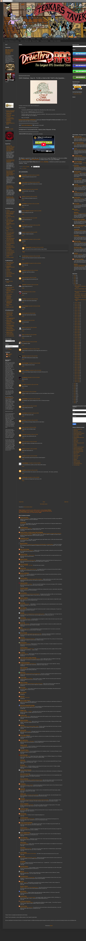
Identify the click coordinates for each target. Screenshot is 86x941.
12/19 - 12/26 (77, 302)
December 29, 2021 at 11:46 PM (34, 239)
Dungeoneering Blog (23, 814)
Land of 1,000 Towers (10, 232)
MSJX (21, 627)
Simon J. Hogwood (25, 210)
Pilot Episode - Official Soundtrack (10, 116)
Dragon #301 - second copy (25, 697)
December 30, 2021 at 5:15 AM (34, 306)
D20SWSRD (8, 264)
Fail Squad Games (23, 827)
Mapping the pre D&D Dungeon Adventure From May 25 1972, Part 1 (31, 683)
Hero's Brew (76, 441)
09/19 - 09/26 (77, 323)
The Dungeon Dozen (24, 876)
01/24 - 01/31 (77, 377)
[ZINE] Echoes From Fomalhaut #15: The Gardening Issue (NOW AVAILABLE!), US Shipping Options (36, 544)
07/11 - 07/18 (77, 339)
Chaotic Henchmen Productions (26, 822)
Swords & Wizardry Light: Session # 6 (26, 907)
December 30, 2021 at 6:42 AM (30, 327)
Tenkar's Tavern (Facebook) (10, 38)
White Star (33, 38)
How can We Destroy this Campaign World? (27, 877)
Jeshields (24, 470)
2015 (75, 391)
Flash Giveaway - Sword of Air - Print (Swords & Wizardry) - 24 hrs (10, 187)
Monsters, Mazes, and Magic (79, 219)
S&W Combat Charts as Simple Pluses (10, 263)
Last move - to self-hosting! (24, 751)
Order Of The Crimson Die (25, 774)
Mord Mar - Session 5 (23, 882)
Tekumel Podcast (77, 460)
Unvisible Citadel (23, 896)
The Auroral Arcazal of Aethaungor (10, 244)
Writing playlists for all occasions (25, 731)
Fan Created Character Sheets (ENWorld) (10, 319)
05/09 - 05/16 (77, 353)
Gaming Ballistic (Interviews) (79, 437)
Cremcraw (24, 434)
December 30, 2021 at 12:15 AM (30, 277)
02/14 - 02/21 (77, 372)
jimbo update (22, 693)
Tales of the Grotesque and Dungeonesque (10, 239)
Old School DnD (23, 813)
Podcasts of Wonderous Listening (11, 41)
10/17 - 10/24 (77, 316)
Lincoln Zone (24, 413)
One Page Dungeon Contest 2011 (10, 234)
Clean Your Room (23, 761)
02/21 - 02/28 (77, 370)
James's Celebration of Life (24, 833)
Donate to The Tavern (77, 93)
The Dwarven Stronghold (78, 259)
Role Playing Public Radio (78, 449)
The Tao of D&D (23, 677)
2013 (75, 394)
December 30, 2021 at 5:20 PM (32, 420)
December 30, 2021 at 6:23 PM (30, 427)
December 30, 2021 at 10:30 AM (34, 377)
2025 (75, 277)
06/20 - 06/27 (77, 343)
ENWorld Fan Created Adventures (10, 323)
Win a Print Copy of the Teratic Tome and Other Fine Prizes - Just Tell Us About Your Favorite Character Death (10, 173)
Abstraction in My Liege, (24, 653)
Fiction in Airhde (23, 809)
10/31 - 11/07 (77, 313)
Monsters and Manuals (24, 573)
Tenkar (9, 356)
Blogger (51, 925)
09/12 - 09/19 (77, 324)
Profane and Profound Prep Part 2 (25, 848)
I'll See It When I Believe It (25, 735)
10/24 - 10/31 (77, 315)
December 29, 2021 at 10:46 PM (34, 182)
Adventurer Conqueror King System (10, 290)
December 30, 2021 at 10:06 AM (35, 370)
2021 (75, 283)
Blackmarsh (8, 215)
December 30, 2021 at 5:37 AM (28, 320)
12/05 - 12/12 (77, 305)
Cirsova (75, 148)
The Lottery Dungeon (10, 250)
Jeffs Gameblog (23, 692)
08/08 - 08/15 (77, 332)
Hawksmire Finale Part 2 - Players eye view (27, 555)
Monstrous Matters (23, 578)
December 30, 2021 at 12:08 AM (32, 270)
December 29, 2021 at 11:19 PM (35, 210)
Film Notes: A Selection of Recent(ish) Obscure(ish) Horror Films (31, 633)
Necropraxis (22, 765)
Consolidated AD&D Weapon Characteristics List (28, 663)
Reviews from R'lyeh (24, 517)
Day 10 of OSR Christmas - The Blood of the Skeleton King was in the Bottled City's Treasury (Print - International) (10, 148)
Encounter (8, 270)
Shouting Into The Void (24, 538)
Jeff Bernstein (24, 477)
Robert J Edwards (25, 370)
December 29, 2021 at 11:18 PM (33, 203)
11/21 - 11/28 (77, 308)
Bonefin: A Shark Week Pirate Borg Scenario (10, 111)
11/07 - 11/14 (77, 312)
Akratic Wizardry (23, 593)
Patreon (38, 38)
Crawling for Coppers (24, 808)
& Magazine (8, 269)
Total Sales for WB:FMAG (24, 872)
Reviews (20, 38)
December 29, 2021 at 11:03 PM (31, 196)
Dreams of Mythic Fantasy (25, 832)
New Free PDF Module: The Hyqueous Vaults (27, 897)
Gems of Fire (8, 226)
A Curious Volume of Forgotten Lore (10, 288)
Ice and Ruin (22, 652)
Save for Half (76, 456)
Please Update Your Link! (24, 867)
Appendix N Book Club (78, 429)
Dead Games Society (77, 431)
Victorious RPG (23, 730)
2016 (75, 390)
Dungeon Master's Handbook (79, 433)
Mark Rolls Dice (23, 891)
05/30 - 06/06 (77, 348)
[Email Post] (32, 166)
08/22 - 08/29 (77, 329)
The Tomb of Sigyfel (10, 257)
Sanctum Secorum (77, 455)
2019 (75, 385)
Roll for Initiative (76, 452)
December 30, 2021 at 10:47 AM (32, 384)
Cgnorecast (76, 430)
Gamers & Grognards (24, 803)
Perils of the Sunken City (27, 125)
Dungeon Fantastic (23, 559)
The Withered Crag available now (25, 823)
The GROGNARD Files (78, 463)
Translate (9, 349)
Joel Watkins (24, 203)
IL (22, 320)
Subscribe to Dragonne (24, 589)
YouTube (46, 161)
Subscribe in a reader (9, 128)
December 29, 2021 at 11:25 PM (34, 225)
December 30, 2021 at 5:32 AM (29, 313)
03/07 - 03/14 (77, 367)
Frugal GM (76, 184)
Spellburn (75, 459)
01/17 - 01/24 (77, 378)
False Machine (23, 617)
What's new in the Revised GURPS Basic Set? (28, 560)
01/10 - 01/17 (77, 380)
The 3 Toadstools (23, 607)
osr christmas (24, 168)
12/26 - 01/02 (77, 284)
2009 (75, 401)
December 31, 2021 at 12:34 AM (31, 441)
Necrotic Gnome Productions (25, 770)
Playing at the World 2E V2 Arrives (26, 721)
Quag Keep (22, 696)
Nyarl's (23, 327)
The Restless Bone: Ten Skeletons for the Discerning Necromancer (10, 119)
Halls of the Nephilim (24, 564)
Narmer (23, 232)
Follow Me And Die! (23, 583)
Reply (23, 178)
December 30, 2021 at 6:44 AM (30, 334)
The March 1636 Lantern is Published (26, 678)
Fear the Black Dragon (78, 434)
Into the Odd (22, 622)
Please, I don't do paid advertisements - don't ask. (28, 857)
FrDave (23, 217)
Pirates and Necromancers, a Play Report (27, 741)
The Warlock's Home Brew (25, 901)
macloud (23, 455)
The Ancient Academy (10, 242)
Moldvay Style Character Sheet (9, 321)
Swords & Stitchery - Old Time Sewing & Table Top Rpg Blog (31, 532)
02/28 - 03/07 (77, 369)
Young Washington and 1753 (25, 628)
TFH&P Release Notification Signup (80, 230)
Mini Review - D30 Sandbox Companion (10, 197)
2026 (75, 275)
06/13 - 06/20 (77, 345)
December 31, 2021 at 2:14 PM (31, 470)
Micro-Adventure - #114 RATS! (25, 643)
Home (44, 501)
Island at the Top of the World (25, 518)
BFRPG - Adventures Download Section (10, 213)
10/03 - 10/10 (77, 320)
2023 (75, 280)
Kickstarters (26, 38)
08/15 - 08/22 (77, 331)
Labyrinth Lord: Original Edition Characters (9, 302)
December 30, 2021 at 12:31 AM (32, 284)
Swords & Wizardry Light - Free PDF (60, 38)
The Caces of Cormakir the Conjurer (10, 248)
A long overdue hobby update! (25, 716)
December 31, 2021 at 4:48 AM (31, 448)
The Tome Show (76, 465)
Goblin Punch (22, 672)
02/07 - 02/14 (77, 373)
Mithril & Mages (9, 276)
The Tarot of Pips (23, 736)
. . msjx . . (75, 191)
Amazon (27, 159)
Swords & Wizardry (9, 397)
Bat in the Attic (23, 568)
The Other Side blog (24, 527)
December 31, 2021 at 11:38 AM (34, 463)
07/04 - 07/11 (77, 340)
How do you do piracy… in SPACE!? (26, 711)
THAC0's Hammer (77, 462)
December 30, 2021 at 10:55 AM (30, 391)
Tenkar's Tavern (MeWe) (55, 41)
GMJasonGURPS (25, 263)
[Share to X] (36, 166)
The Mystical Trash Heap (25, 662)
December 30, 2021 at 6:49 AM (31, 341)
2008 (75, 402)
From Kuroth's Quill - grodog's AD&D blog (28, 657)
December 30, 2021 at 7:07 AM (33, 348)
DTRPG (23, 159)
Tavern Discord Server (75, 38)
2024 (75, 278)
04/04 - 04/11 (77, 361)
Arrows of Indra (9, 294)
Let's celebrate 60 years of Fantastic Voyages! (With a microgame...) (31, 579)
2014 (75, 393)
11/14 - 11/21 (77, 310)
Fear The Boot (76, 436)
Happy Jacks (76, 440)
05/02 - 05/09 (77, 354)
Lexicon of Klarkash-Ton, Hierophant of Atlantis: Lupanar (29, 726)
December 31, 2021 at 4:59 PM (33, 477)
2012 (75, 396)
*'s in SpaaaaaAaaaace (24, 746)
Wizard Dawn (8, 274)
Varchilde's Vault (23, 715)
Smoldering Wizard (23, 647)
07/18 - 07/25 (77, 337)
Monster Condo (22, 523)
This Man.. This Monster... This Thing (26, 565)
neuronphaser (23, 861)
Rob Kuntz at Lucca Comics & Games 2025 (27, 706)
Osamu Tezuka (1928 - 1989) (25, 756)
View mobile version (43, 504)
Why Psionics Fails (23, 574)
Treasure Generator (10, 334)
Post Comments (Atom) (28, 506)
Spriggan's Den (23, 710)
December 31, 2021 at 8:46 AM (31, 455)
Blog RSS (76, 264)
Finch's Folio (22, 856)
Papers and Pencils (24, 667)
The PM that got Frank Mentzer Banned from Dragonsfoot (10, 160)
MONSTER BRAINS (24, 755)
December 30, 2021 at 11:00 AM (34, 398)
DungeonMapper (25, 463)
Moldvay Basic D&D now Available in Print (27, 648)
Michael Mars (24, 175)
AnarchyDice (22, 847)
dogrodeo (24, 356)
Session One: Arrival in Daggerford (79, 156)
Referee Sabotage (23, 668)
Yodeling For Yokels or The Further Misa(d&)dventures (29, 887)
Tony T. (23, 334)
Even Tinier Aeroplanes (24, 539)
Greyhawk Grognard (24, 588)
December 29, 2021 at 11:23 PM (31, 217)
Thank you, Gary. (77, 210)
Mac (23, 291)
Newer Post (21, 501)
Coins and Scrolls (23, 632)
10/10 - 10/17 (77, 318)
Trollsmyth (22, 725)
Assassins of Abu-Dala (10, 211)
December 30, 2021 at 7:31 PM (32, 434)
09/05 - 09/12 (77, 326)
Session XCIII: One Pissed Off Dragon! (26, 902)
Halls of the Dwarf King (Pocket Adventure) (10, 330)
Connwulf (24, 270)
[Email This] (34, 166)
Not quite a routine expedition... (79, 226)
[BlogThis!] (35, 166)
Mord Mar (22, 881)
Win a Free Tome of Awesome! (79, 248)
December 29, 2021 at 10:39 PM (33, 175)
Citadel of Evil (8, 219)
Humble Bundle (35, 159)
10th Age (8, 210)
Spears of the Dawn (10, 307)
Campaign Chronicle (24, 817)
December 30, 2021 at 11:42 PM (37, 247)
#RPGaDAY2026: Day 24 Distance (26, 528)
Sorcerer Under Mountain (79, 142)
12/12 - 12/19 (77, 304)
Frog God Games (44, 41)
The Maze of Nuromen (10, 252)
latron (23, 427)
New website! (22, 862)
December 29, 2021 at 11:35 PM (31, 232)
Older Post (66, 501)
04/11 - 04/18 (77, 359)
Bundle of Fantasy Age (24, 892)
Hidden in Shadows (23, 682)
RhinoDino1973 (25, 225)
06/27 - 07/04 (77, 342)
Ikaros (23, 441)
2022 (75, 281)
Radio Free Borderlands (78, 448)
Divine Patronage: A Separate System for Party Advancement (30, 673)
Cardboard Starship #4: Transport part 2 (27, 550)
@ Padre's (76, 209)
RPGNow (49, 510)
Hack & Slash (22, 687)
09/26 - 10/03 (77, 321)
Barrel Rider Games (46, 38)
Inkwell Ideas (76, 165)
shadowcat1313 (25, 239)
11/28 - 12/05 (77, 307)
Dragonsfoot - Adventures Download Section (10, 223)
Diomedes (24, 420)
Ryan (23, 277)
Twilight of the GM (23, 745)
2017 (75, 388)
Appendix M (22, 788)
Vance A (23, 341)
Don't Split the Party (24, 740)
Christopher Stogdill (10, 355)
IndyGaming (22, 760)
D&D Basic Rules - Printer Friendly (9, 314)
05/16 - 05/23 (77, 351)
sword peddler (76, 229)
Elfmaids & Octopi (23, 554)
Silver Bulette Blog (23, 837)
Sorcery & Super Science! (25, 700)
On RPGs (75, 444)
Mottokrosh (76, 212)
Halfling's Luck (23, 793)
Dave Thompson (25, 306)
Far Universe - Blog (77, 247)
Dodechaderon (9, 272)
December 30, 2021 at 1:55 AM (29, 291)
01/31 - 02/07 (77, 375)
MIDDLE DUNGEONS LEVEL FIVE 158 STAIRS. (28, 853)
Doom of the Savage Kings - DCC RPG (10, 221)
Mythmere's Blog (77, 241)
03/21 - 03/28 (77, 364)
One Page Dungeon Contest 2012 (10, 236)
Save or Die (76, 458)
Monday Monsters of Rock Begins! (79, 166)
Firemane (24, 189)
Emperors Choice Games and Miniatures (27, 119)
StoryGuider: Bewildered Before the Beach (10, 123)
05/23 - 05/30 (77, 350)
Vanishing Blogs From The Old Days (26, 584)
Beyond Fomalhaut (23, 543)
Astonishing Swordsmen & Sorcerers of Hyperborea (8, 297)
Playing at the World (24, 720)
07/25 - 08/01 (77, 335)
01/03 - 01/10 (77, 381)
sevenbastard (24, 377)
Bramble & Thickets (24, 886)
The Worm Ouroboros (24, 766)
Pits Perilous (22, 603)
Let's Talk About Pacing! (24, 843)
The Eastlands (9, 249)
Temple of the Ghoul (10, 240)
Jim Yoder (24, 384)
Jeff (23, 313)
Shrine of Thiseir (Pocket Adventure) (9, 328)
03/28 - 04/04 (77, 362)
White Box (22, 871)
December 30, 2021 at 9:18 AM (34, 363)
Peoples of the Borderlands (9, 114)
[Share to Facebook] (37, 166)
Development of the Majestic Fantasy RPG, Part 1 (28, 569)
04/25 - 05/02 (77, 356)
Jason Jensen (24, 182)
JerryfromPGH (25, 348)
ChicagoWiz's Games (24, 750)
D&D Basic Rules (9, 312)
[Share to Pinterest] (39, 166)
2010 (75, 399)
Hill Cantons (22, 637)
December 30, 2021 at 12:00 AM (34, 256)
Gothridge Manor (23, 642)
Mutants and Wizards (23, 701)
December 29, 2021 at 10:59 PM (32, 189)
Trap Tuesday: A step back (24, 838)
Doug (23, 391)
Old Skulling (22, 798)
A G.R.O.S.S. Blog (23, 906)
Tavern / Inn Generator (10, 273)
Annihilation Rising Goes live (25, 828)
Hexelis (23, 196)
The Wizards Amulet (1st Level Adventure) (10, 326)
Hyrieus (23, 448)
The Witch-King (25, 256)
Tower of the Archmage (24, 549)
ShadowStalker (25, 398)
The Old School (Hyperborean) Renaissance (27, 638)
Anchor (41, 161)
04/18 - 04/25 (77, 358)
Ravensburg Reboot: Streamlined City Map (27, 818)
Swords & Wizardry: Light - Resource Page (30, 41)
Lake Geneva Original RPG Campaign (27, 705)
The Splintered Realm (78, 155)
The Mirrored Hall (9, 253)
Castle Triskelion (23, 852)
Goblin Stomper (23, 842)
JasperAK (24, 284)
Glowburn (75, 438)
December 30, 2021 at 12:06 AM (35, 263)
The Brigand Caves (9, 245)
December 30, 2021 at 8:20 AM (31, 356)
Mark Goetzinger (25, 363)
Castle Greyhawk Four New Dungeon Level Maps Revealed (30, 658)
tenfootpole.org (23, 522)
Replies (24, 245)
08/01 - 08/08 (77, 334)
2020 (75, 383)
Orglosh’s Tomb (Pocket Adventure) (9, 333)
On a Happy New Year (24, 688)
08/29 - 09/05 (77, 327)
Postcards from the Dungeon (79, 447)
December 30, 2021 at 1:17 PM (33, 413)
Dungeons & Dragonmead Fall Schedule (26, 804)
